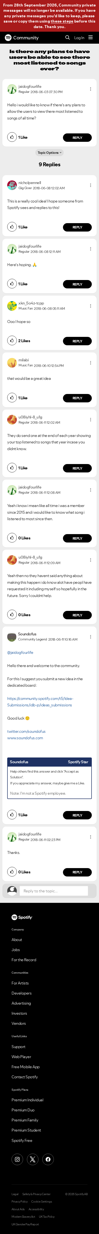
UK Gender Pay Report (25, 1224)
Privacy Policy (19, 1202)
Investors (19, 1013)
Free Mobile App (26, 1066)
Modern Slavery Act (23, 1217)
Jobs (16, 949)
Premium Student (26, 1130)
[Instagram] (17, 1159)
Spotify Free (22, 1140)
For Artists (20, 983)
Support (18, 1046)
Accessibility (36, 1209)
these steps (62, 21)
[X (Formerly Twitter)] (32, 1159)
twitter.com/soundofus (26, 731)
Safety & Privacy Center (36, 1194)
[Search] (67, 38)
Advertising (21, 1003)
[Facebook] (48, 1159)
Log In (79, 37)
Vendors (19, 1023)
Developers (21, 993)
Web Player (21, 1056)
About (17, 939)
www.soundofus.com (25, 737)
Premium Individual (27, 1100)
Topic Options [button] (48, 152)
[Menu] (90, 38)
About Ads (18, 1209)
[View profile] (12, 88)
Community (26, 37)
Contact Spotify (25, 1076)
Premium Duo (23, 1110)
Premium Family (25, 1120)
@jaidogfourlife (20, 652)
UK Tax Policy (47, 1217)
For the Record (24, 959)
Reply (77, 137)
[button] (90, 89)
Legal (15, 1194)
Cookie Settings (41, 1202)
